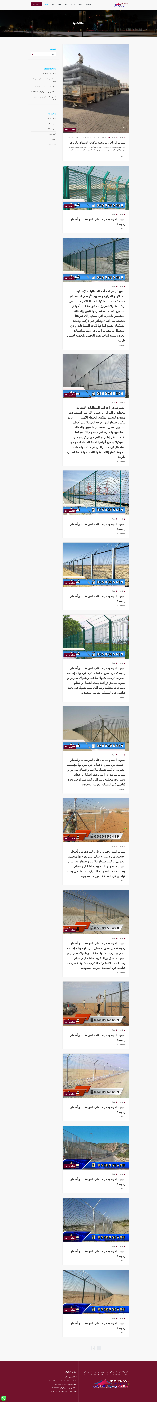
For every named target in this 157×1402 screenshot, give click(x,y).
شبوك (113, 137)
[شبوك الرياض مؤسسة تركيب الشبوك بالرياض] (95, 90)
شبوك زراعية (80, 137)
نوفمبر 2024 (51, 118)
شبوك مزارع (71, 137)
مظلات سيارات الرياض (48, 73)
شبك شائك (87, 137)
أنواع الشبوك (103, 137)
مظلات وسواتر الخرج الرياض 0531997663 (43, 92)
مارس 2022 (51, 129)
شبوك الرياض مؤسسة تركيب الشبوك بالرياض (97, 142)
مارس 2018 (51, 144)
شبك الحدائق (95, 137)
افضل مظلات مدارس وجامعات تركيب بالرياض (63, 1391)
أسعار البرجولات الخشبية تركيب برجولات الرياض (62, 1380)
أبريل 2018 (52, 139)
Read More (121, 157)
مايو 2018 (52, 134)
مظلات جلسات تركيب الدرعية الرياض (44, 86)
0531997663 (36, 4)
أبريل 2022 (52, 123)
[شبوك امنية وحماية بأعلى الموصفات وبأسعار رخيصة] (95, 189)
